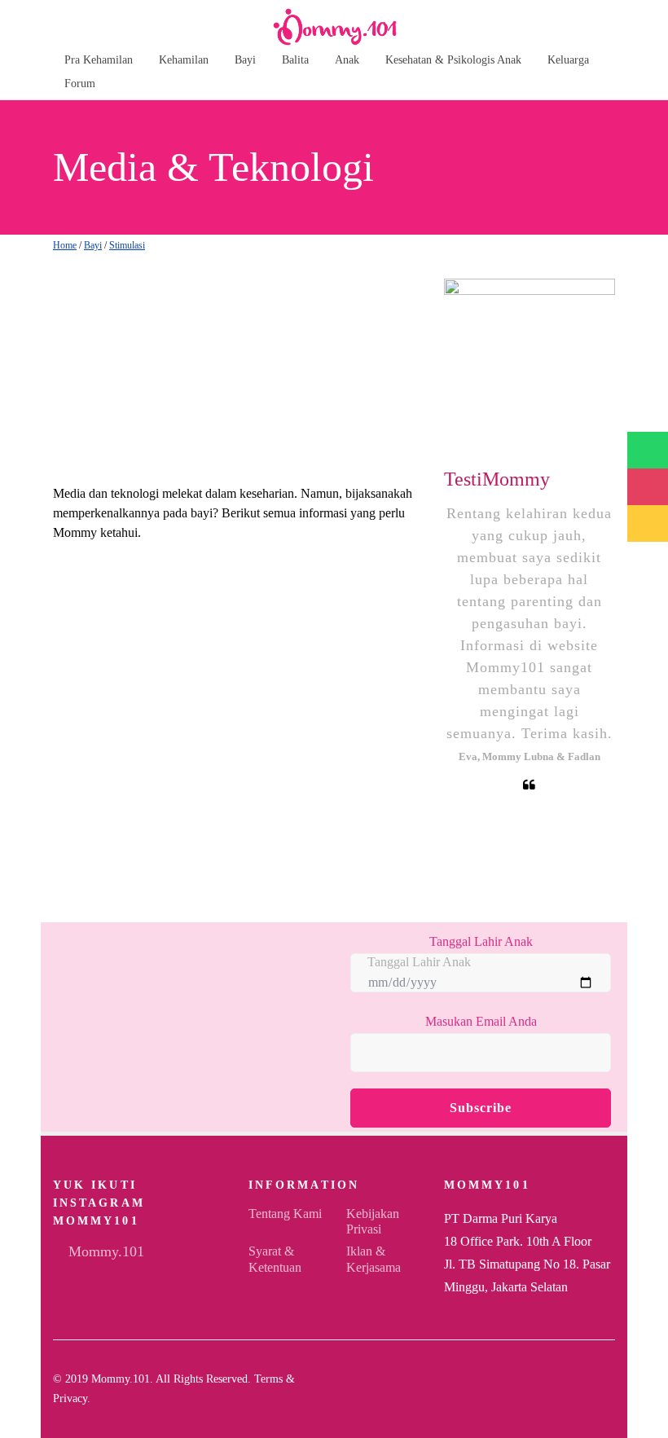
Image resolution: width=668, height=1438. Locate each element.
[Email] (558, 1389)
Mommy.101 (104, 1251)
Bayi (93, 245)
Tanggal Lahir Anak (481, 941)
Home (65, 245)
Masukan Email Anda (481, 1021)
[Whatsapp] (610, 1389)
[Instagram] (584, 1389)
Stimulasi (127, 245)
